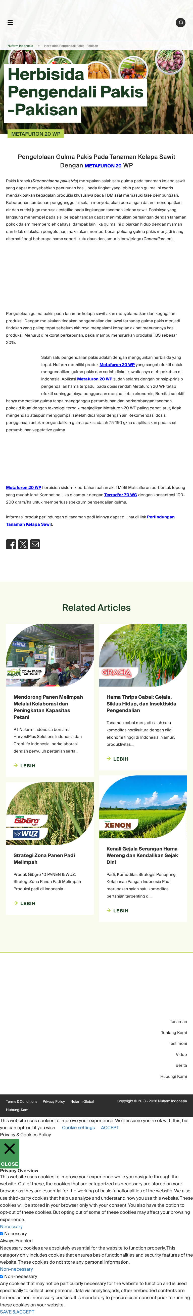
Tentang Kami (174, 1032)
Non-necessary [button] (16, 1269)
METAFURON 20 (103, 166)
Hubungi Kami (173, 1076)
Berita (181, 1065)
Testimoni (178, 1043)
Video (181, 1054)
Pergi (181, 22)
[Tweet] (23, 544)
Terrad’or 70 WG (120, 495)
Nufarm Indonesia (20, 46)
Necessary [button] (11, 1227)
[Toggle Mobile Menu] (10, 22)
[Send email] (35, 544)
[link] (94, 22)
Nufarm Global (82, 1102)
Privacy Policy (54, 1102)
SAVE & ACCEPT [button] (17, 1312)
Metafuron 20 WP (117, 364)
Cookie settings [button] (78, 1128)
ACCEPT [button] (110, 1128)
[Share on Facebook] (11, 544)
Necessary (15, 1233)
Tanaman (178, 1021)
